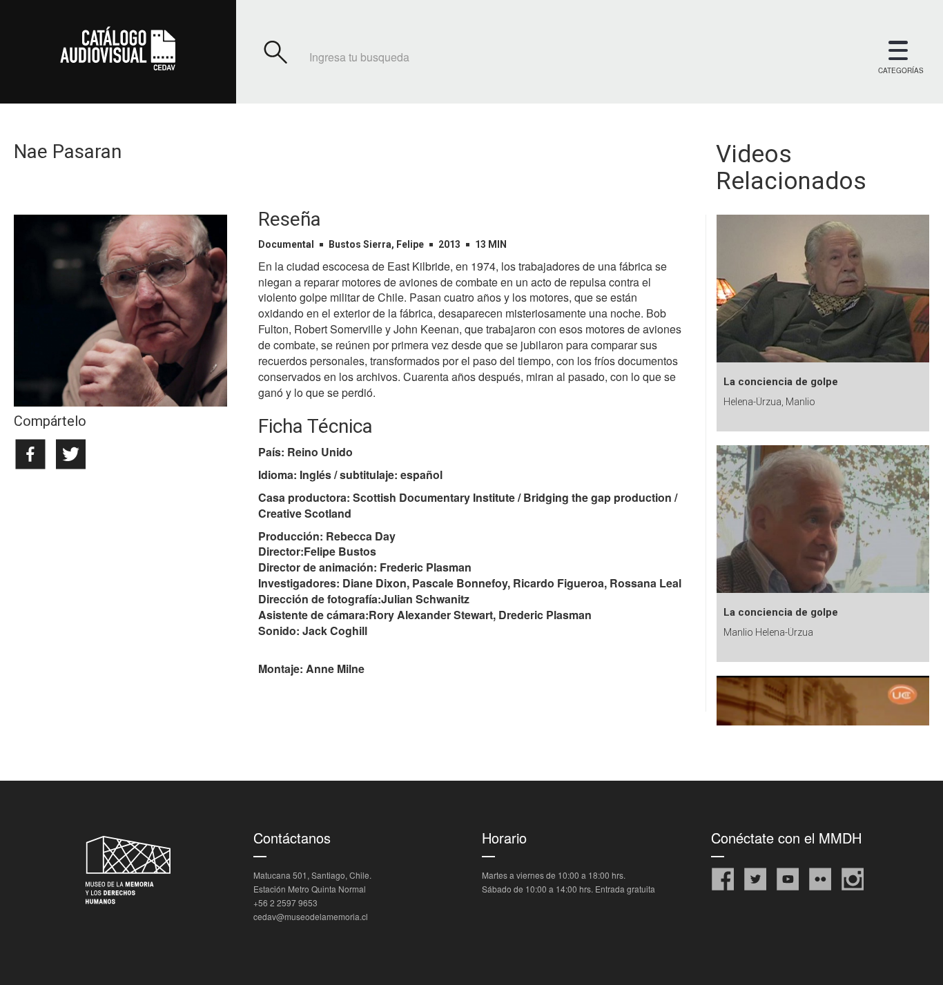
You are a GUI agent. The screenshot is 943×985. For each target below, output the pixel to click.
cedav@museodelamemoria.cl (310, 916)
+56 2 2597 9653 (285, 902)
